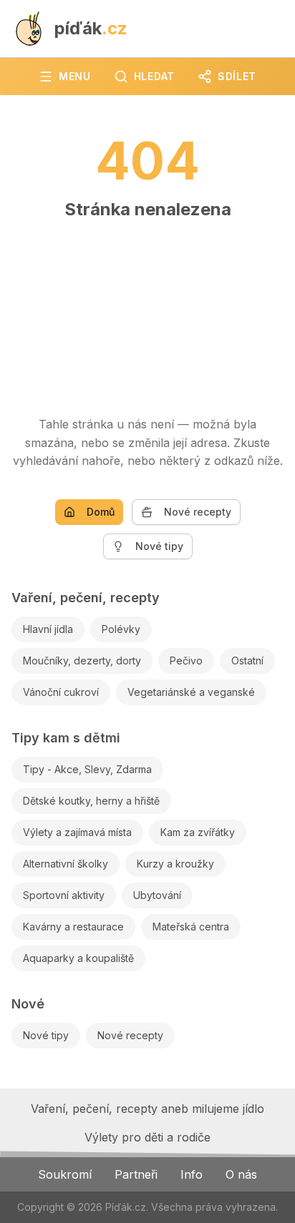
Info (191, 1174)
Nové (27, 1003)
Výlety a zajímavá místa (77, 832)
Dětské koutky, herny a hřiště (91, 801)
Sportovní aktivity (64, 895)
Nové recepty (197, 512)
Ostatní (247, 660)
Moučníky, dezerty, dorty (82, 660)
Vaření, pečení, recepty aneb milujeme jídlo (147, 1108)
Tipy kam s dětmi (65, 737)
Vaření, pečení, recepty (85, 597)
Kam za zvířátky (197, 832)
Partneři (136, 1174)
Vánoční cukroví (61, 692)
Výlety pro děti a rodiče (147, 1137)
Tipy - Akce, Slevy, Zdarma (87, 769)
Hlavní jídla (48, 629)
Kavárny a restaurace (73, 926)
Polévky (121, 629)
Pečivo (186, 660)
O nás (241, 1174)
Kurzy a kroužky (175, 864)
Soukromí (65, 1174)
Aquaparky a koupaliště (78, 958)
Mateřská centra (191, 926)
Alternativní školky (65, 864)
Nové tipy (159, 546)
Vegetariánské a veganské (191, 692)
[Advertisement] (147, 311)
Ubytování (157, 895)
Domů (101, 512)
